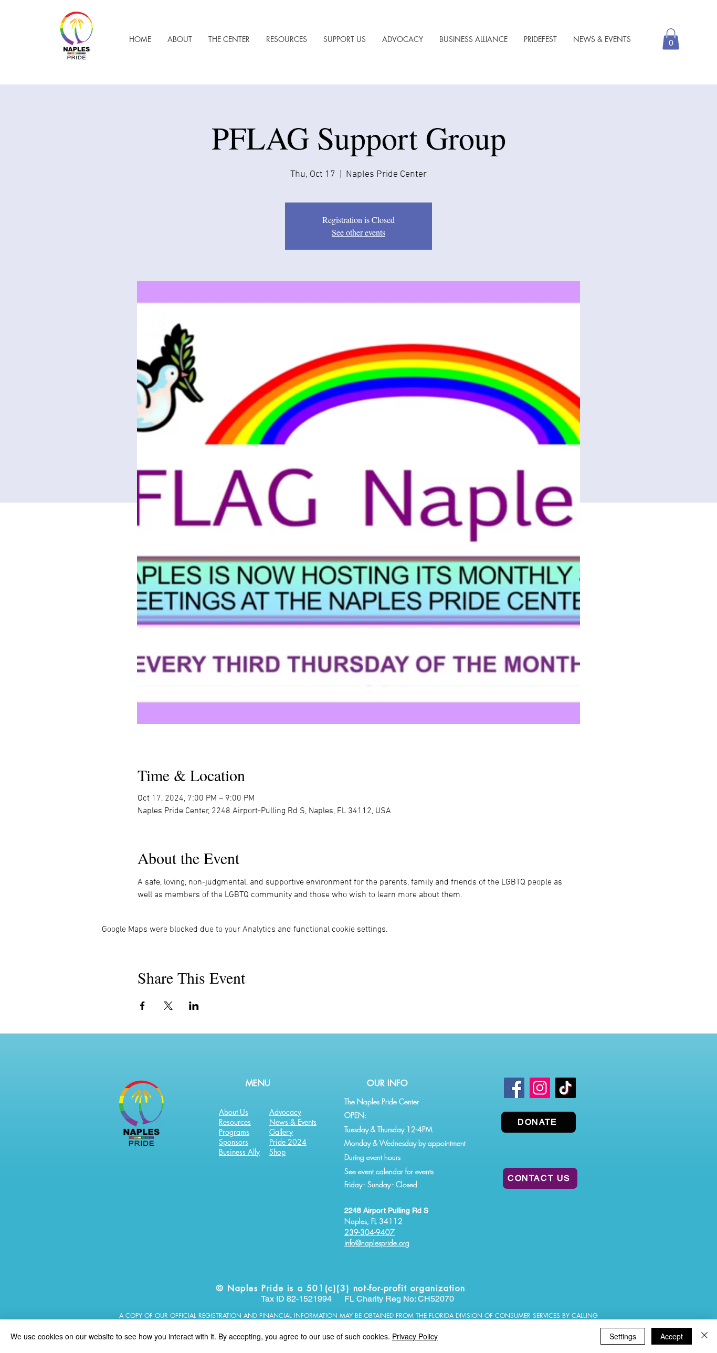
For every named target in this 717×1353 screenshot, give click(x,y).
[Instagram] (540, 1088)
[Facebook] (514, 1088)
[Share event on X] (168, 1006)
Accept (671, 1336)
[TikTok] (565, 1088)
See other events (358, 232)
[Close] (704, 1336)
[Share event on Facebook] (142, 1006)
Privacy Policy (415, 1336)
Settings (622, 1336)
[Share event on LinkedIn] (194, 1006)
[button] (286, 39)
